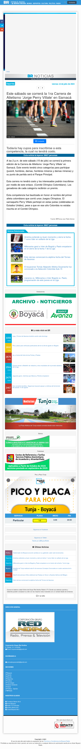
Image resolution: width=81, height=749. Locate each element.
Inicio (8, 72)
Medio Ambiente (12, 685)
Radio (10, 691)
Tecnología (10, 683)
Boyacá (9, 673)
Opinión (15, 689)
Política (9, 689)
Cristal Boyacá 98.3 (13, 709)
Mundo (9, 677)
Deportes (10, 679)
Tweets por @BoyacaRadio (40, 541)
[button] (10, 417)
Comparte (40, 141)
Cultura (9, 681)
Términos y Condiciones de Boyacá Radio (57, 741)
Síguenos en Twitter (40, 538)
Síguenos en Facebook (40, 529)
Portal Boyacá (11, 703)
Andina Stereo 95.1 (13, 707)
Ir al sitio (41, 595)
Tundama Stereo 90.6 (14, 702)
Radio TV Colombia (13, 705)
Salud (9, 687)
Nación (9, 675)
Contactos (72, 2)
